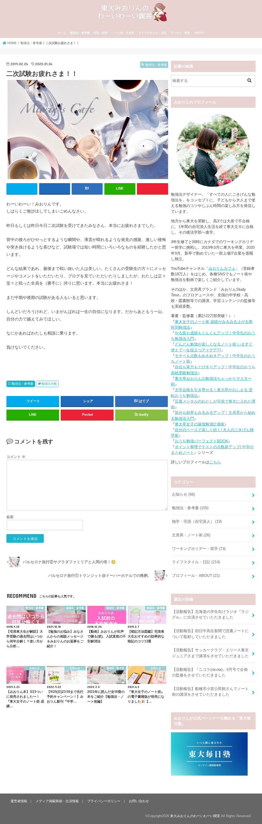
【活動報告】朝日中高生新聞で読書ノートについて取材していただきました (210, 634)
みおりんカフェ (222, 268)
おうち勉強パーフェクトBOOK (201, 441)
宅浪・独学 (101, 32)
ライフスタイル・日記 (152, 32)
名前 (10, 517)
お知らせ (183, 494)
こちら (215, 462)
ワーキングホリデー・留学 (199, 549)
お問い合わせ (139, 801)
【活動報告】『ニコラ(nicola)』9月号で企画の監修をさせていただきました (210, 672)
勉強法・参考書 (80, 32)
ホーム (62, 32)
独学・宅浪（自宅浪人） (197, 521)
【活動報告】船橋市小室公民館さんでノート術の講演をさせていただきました (210, 691)
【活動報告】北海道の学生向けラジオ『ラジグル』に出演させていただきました (210, 614)
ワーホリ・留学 (180, 32)
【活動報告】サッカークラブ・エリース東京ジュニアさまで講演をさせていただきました (210, 653)
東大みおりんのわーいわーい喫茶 (195, 816)
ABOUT (199, 32)
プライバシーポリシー (104, 801)
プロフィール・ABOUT (196, 575)
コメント (15, 457)
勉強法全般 (49, 383)
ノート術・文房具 (123, 32)
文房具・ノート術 (191, 535)
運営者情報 (18, 801)
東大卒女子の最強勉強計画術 (200, 424)
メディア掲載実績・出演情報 (57, 801)
